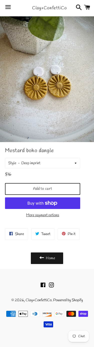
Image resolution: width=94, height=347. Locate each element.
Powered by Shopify (68, 300)
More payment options (42, 215)
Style (12, 163)
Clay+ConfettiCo (47, 8)
